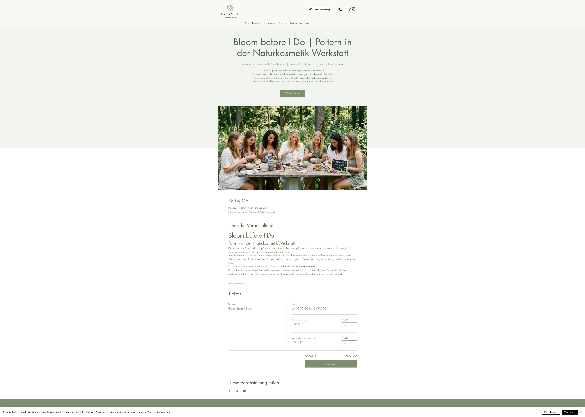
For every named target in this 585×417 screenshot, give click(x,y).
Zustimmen (569, 412)
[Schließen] (581, 412)
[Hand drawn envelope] (352, 8)
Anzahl (345, 319)
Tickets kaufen (292, 93)
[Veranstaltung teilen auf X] (237, 391)
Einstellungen (550, 412)
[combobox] (349, 325)
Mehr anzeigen (236, 282)
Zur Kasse (331, 364)
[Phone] (340, 9)
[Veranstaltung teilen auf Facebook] (229, 391)
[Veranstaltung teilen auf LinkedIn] (244, 391)
